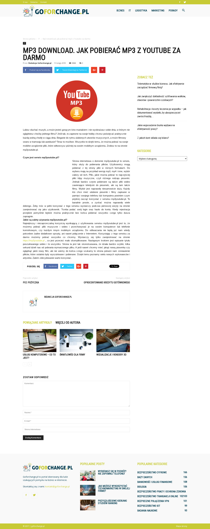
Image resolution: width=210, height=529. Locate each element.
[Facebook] (179, 2)
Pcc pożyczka (31, 282)
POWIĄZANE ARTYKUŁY (37, 322)
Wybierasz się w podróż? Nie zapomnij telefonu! (112, 472)
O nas (25, 2)
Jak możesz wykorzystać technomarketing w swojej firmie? (114, 488)
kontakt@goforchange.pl (57, 486)
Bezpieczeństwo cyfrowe (152, 472)
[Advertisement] (105, 27)
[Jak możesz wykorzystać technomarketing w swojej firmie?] (87, 490)
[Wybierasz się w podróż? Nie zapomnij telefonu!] (87, 475)
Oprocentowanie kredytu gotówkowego (107, 282)
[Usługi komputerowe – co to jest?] (39, 340)
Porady (173, 10)
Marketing (157, 10)
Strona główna (29, 39)
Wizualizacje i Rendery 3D (111, 354)
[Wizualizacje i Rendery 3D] (113, 340)
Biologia (142, 486)
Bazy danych (144, 477)
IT (130, 10)
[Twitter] (184, 2)
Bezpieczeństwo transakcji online (157, 496)
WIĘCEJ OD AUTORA (67, 322)
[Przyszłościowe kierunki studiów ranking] (87, 505)
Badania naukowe (147, 510)
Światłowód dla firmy (72, 354)
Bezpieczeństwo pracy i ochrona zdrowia (161, 491)
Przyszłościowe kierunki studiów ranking (112, 502)
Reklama (34, 2)
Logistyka (141, 10)
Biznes (120, 10)
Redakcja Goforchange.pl (40, 63)
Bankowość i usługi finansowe (154, 482)
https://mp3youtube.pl (33, 240)
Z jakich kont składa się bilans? (153, 137)
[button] (183, 10)
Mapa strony (181, 526)
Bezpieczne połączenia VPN (153, 501)
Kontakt (43, 2)
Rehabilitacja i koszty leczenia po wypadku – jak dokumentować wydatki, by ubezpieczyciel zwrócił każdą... (161, 112)
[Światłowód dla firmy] (76, 340)
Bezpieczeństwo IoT (148, 505)
